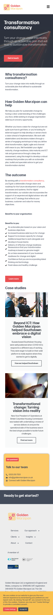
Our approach (31, 531)
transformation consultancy (32, 181)
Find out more (27, 440)
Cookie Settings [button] (10, 609)
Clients (14, 537)
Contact (28, 543)
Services (14, 531)
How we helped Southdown (26, 363)
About (13, 543)
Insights (29, 537)
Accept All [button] (23, 609)
